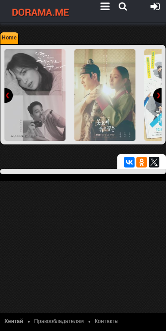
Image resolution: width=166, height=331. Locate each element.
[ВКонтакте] (129, 162)
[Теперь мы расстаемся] (35, 95)
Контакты (107, 321)
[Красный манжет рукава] (104, 95)
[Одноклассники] (141, 162)
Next (157, 95)
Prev (8, 95)
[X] (154, 162)
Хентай (13, 321)
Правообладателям (59, 321)
